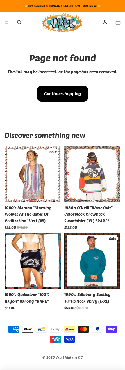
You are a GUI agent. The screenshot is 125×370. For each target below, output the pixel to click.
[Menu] (6, 22)
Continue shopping (62, 93)
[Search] (19, 22)
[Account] (105, 22)
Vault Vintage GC (69, 357)
